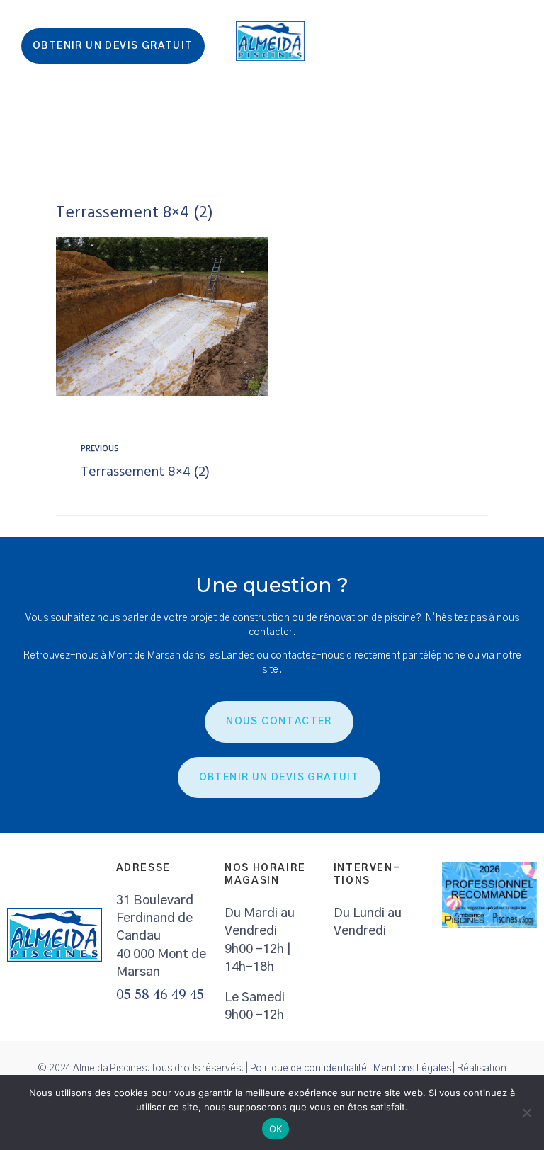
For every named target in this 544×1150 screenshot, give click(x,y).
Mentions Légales (411, 1069)
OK (276, 1128)
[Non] (526, 1112)
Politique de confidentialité (308, 1069)
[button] (527, 154)
